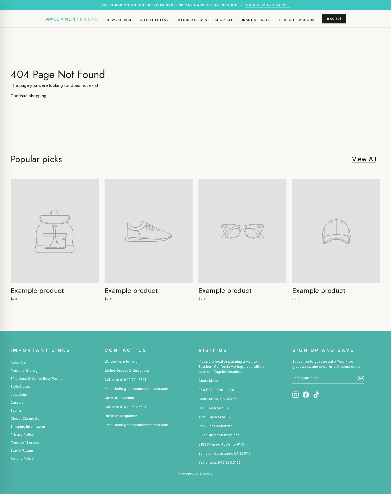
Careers (17, 403)
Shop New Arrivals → (267, 5)
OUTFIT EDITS (153, 20)
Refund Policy (22, 458)
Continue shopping (28, 95)
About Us (18, 363)
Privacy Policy (22, 434)
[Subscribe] (360, 378)
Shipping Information (28, 426)
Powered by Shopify (195, 473)
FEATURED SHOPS (190, 20)
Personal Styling (24, 371)
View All (364, 159)
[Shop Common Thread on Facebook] (306, 394)
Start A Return (22, 450)
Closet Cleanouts (25, 418)
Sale (266, 20)
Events (16, 411)
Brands (248, 20)
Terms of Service (25, 442)
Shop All (224, 20)
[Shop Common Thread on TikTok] (316, 394)
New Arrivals (121, 20)
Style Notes (20, 387)
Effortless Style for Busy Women (38, 379)
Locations (19, 395)
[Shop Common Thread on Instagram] (295, 394)
